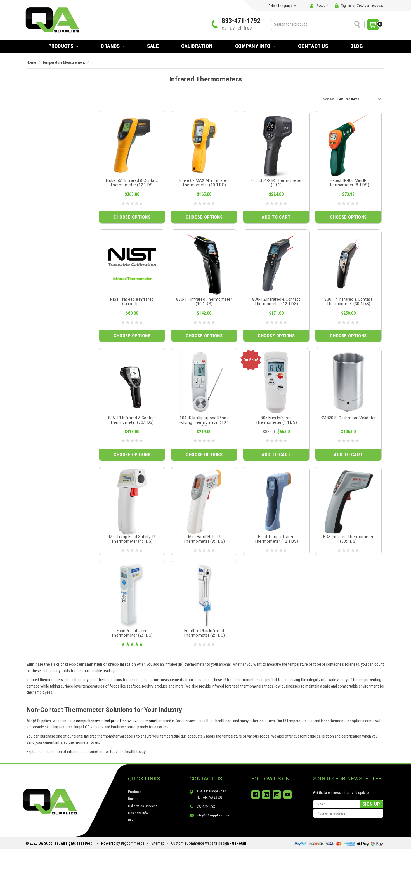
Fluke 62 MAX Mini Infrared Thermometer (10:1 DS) (204, 182)
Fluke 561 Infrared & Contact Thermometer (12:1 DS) (132, 182)
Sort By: (328, 99)
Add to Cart (276, 217)
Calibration (197, 46)
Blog (356, 46)
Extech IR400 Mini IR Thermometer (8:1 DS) (348, 182)
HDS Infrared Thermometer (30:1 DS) (348, 539)
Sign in (346, 5)
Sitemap (157, 843)
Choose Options (132, 217)
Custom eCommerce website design (200, 843)
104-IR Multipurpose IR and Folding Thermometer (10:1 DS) (204, 422)
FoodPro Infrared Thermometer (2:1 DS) (132, 633)
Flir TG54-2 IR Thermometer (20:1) (276, 182)
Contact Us (313, 46)
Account (322, 5)
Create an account (370, 5)
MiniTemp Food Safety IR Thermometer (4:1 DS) (132, 539)
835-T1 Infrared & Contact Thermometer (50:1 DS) (132, 420)
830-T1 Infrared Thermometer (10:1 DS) (204, 301)
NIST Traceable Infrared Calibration (132, 301)
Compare (130, 151)
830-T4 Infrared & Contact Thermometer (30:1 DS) (348, 301)
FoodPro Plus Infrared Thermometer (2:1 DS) (204, 633)
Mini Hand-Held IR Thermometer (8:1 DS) (204, 539)
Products (61, 46)
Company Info (253, 46)
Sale (153, 46)
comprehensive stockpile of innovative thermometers (119, 720)
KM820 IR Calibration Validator (348, 418)
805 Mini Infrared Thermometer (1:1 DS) (276, 420)
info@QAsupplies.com (213, 815)
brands (111, 46)
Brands (133, 799)
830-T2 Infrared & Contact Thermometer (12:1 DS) (276, 301)
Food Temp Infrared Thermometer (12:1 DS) (276, 539)
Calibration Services (142, 806)
